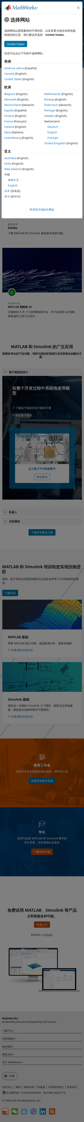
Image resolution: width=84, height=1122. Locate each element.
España (9, 110)
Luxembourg (12, 138)
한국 (7, 196)
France (8, 121)
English (52, 132)
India (7, 163)
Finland (9, 116)
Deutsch (52, 127)
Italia (7, 132)
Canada (9, 73)
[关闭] (78, 8)
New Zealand (12, 169)
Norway (49, 99)
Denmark (10, 99)
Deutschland (12, 105)
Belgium (9, 94)
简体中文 (13, 180)
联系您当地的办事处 (42, 209)
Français (52, 138)
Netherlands (52, 94)
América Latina (14, 68)
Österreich (51, 105)
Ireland (9, 127)
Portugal (49, 110)
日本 (7, 191)
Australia (10, 158)
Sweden (49, 116)
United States (13, 79)
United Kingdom (55, 143)
